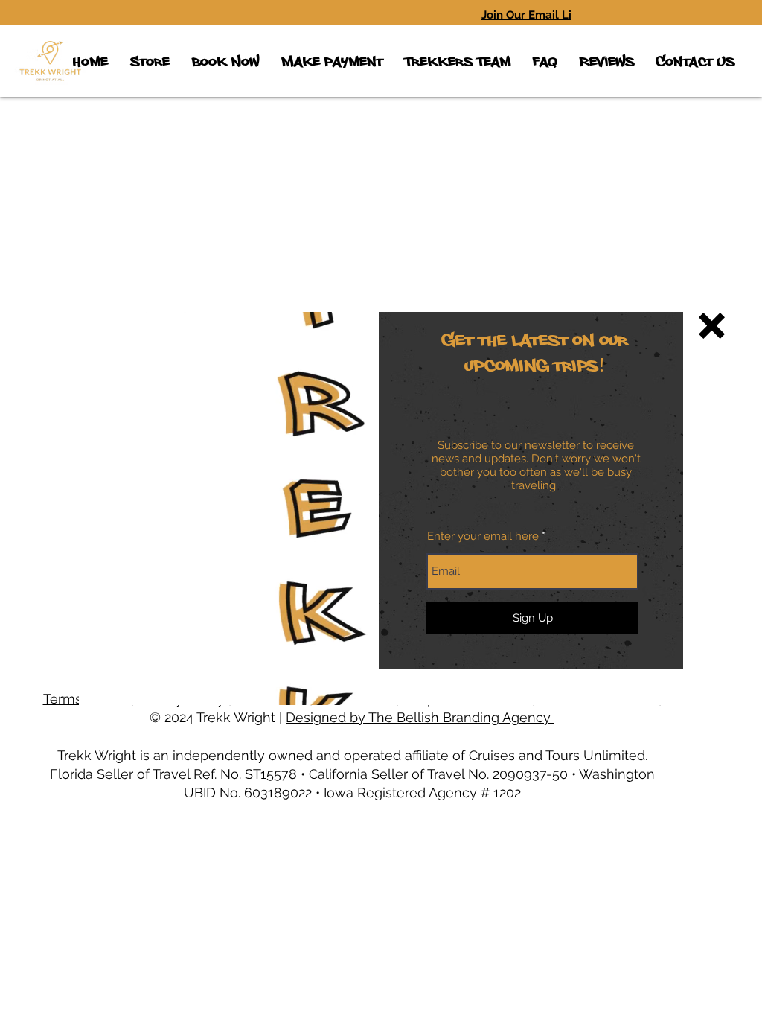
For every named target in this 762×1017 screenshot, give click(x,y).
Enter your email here (483, 536)
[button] (712, 325)
